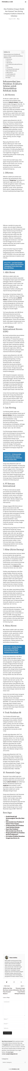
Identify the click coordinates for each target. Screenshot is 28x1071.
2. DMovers (8, 61)
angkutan (6, 785)
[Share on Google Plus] (21, 982)
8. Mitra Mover (9, 72)
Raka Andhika (13, 957)
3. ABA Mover (9, 62)
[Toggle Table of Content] (21, 52)
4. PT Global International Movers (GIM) (14, 65)
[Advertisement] (14, 35)
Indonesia (6, 127)
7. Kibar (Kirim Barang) (11, 70)
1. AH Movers (9, 59)
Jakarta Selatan (13, 102)
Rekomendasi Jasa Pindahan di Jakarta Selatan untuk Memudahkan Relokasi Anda (13, 56)
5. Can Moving (9, 67)
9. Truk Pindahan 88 (10, 74)
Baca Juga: (8, 77)
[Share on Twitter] (6, 982)
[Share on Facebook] (14, 982)
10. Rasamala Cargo (10, 75)
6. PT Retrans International (12, 69)
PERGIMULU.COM (7, 1)
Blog (18, 18)
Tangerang (13, 180)
